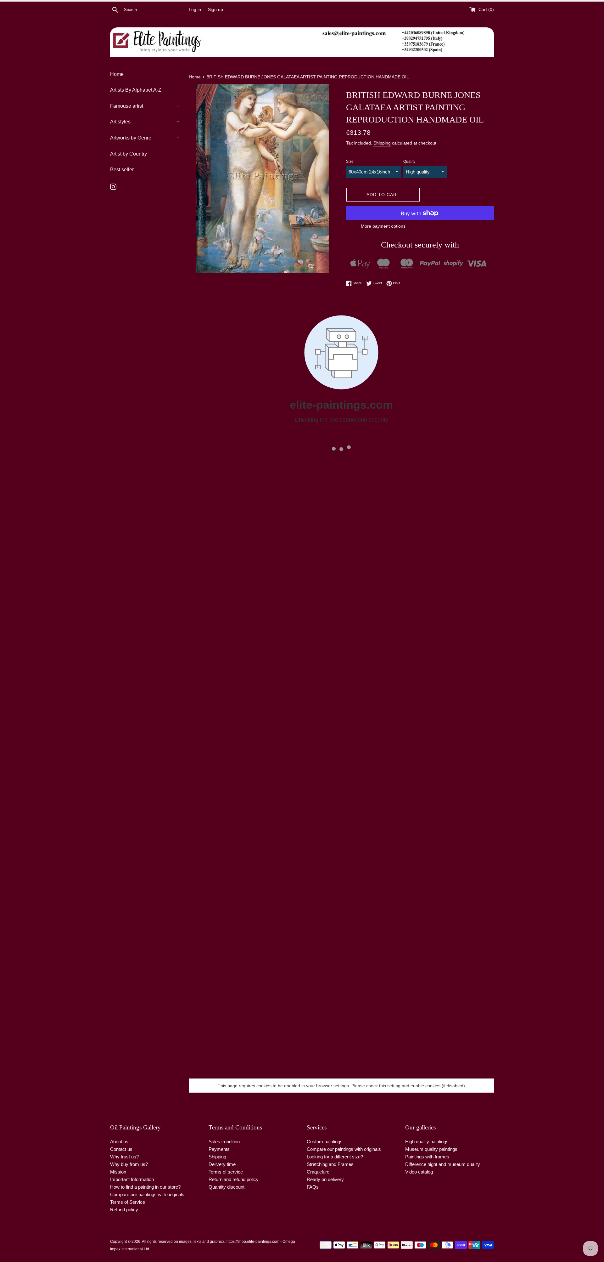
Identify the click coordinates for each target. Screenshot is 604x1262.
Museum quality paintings (431, 1149)
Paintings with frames (427, 1156)
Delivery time (222, 1164)
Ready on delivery (325, 1179)
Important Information (132, 1179)
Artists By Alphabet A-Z (144, 90)
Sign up (215, 9)
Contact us (121, 1149)
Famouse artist (144, 106)
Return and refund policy (234, 1179)
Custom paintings (325, 1141)
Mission (118, 1171)
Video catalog (419, 1171)
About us (119, 1141)
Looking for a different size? (335, 1156)
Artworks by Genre (144, 137)
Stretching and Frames (330, 1164)
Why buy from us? (129, 1164)
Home (117, 74)
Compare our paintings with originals (147, 1194)
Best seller (122, 169)
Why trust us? (124, 1156)
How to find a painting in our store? (145, 1187)
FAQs (313, 1187)
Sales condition (224, 1141)
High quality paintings (427, 1141)
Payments (219, 1149)
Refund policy (124, 1209)
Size (350, 161)
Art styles (144, 121)
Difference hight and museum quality (442, 1164)
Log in (195, 9)
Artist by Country (144, 153)
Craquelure (318, 1171)
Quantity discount (226, 1187)
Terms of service (226, 1171)
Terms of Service (127, 1202)
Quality (409, 161)
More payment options (383, 226)
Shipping (382, 142)
